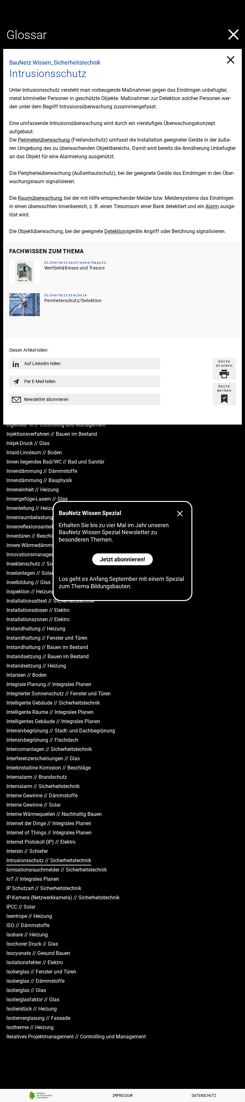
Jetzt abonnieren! (122, 559)
